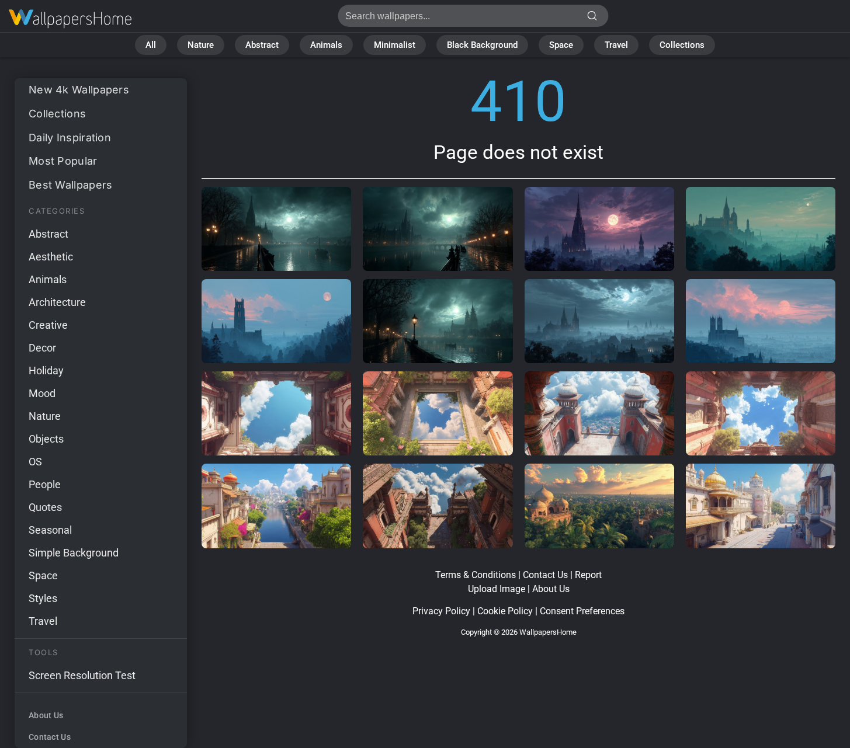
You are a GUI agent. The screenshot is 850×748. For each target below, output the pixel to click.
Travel (616, 45)
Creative (48, 325)
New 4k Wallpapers (79, 90)
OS (35, 461)
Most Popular (63, 161)
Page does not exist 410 (70, 19)
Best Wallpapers (71, 185)
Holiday (46, 370)
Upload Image (496, 588)
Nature (201, 45)
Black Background (482, 45)
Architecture (57, 302)
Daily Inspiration (70, 137)
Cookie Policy (505, 611)
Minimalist (394, 45)
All (150, 45)
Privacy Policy (441, 611)
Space (561, 45)
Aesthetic (51, 257)
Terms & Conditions (475, 574)
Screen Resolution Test (82, 675)
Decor (42, 348)
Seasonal (50, 530)
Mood (42, 393)
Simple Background (74, 553)
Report (588, 574)
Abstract (262, 45)
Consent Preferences (582, 611)
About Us (46, 715)
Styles (43, 598)
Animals (326, 45)
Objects (46, 439)
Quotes (45, 507)
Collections (682, 45)
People (45, 484)
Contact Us (50, 737)
